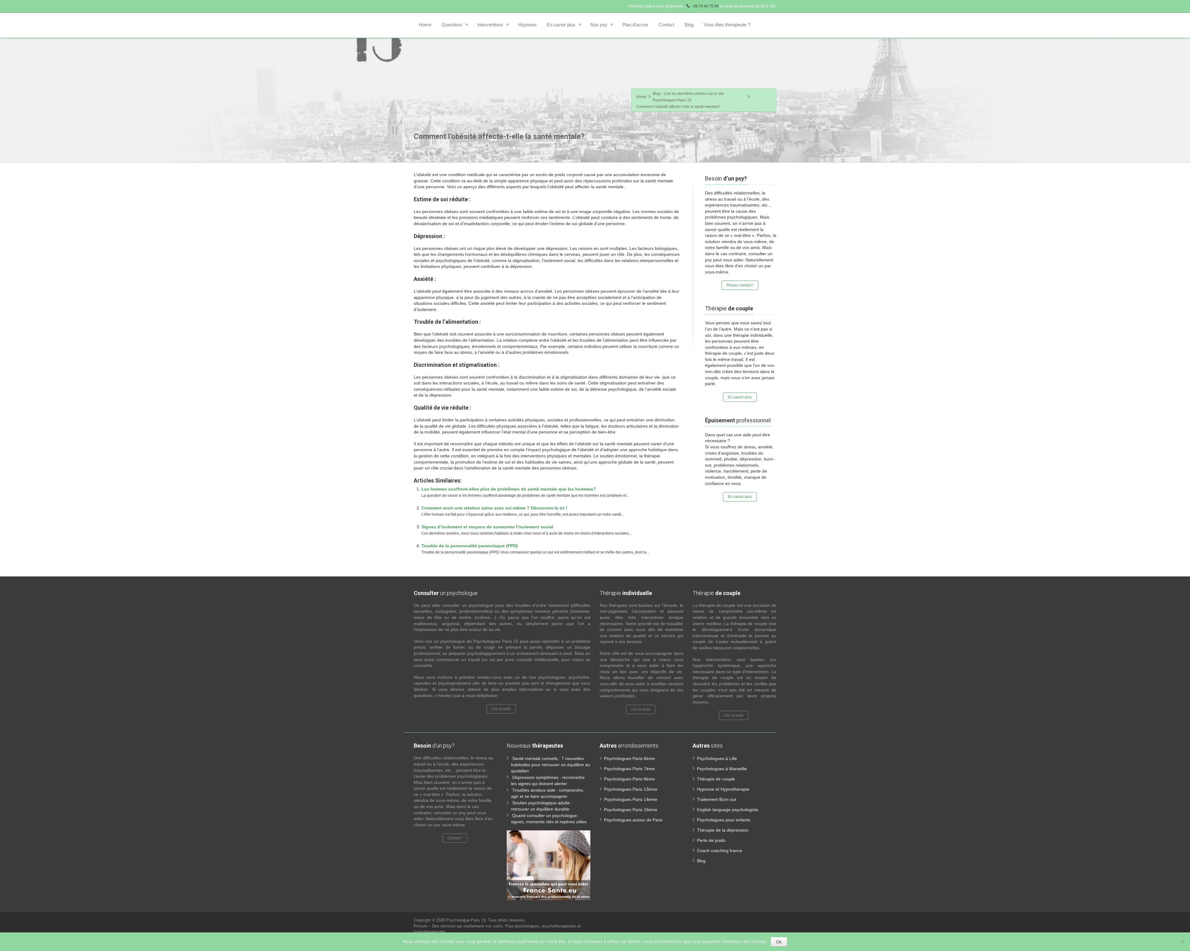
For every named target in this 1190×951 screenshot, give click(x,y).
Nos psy (598, 24)
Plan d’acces (635, 24)
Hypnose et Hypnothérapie (723, 789)
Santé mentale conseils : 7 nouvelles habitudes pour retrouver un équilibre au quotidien (550, 764)
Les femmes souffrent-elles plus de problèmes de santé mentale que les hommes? (508, 489)
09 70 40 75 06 (705, 6)
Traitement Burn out (716, 799)
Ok (779, 942)
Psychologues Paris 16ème (630, 809)
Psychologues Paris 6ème (629, 758)
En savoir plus (561, 24)
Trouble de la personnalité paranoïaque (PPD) (469, 545)
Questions (452, 24)
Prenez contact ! (739, 285)
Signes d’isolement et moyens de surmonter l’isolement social (487, 526)
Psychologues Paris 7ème (629, 768)
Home (425, 24)
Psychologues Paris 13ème (630, 789)
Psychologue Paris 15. (467, 920)
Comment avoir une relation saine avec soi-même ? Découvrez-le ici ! (494, 507)
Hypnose (527, 24)
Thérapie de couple (716, 778)
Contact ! (454, 838)
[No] (1182, 942)
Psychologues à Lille (717, 758)
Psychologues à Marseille (722, 768)
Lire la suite (501, 709)
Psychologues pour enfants (723, 819)
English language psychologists (727, 809)
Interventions (490, 24)
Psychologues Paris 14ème (630, 799)
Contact (666, 24)
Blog (689, 24)
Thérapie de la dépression (722, 830)
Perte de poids (711, 840)
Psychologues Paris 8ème (629, 778)
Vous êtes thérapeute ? (727, 24)
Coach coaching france (719, 850)
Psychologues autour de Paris (633, 819)
